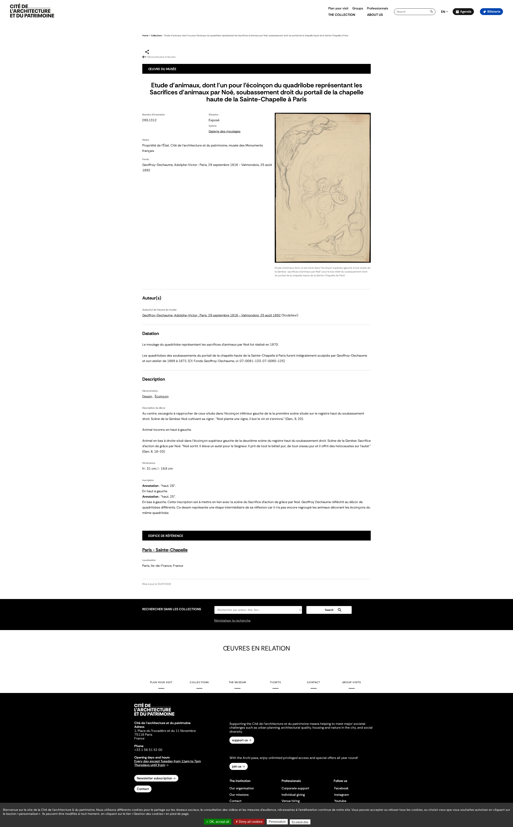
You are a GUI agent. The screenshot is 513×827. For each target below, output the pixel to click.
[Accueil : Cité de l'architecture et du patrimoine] (32, 11)
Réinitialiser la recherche (232, 620)
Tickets (275, 682)
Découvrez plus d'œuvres (161, 56)
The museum (237, 682)
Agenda (465, 11)
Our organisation (241, 788)
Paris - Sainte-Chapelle (165, 550)
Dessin (147, 396)
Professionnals (377, 8)
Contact (313, 682)
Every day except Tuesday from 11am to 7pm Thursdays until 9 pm (167, 763)
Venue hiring (291, 801)
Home (145, 35)
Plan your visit (338, 8)
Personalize (277, 821)
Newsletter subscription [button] (154, 778)
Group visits (351, 682)
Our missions (239, 795)
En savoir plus (300, 821)
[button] (507, 71)
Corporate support (295, 788)
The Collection (341, 15)
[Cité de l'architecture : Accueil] (154, 716)
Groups (357, 8)
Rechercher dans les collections (171, 609)
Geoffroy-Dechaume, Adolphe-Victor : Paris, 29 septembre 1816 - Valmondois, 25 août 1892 (211, 315)
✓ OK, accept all (217, 821)
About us (375, 15)
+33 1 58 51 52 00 (148, 750)
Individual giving (293, 795)
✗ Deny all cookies (249, 821)
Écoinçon (162, 396)
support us (240, 740)
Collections (156, 35)
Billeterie (493, 11)
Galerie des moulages (224, 131)
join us (236, 766)
